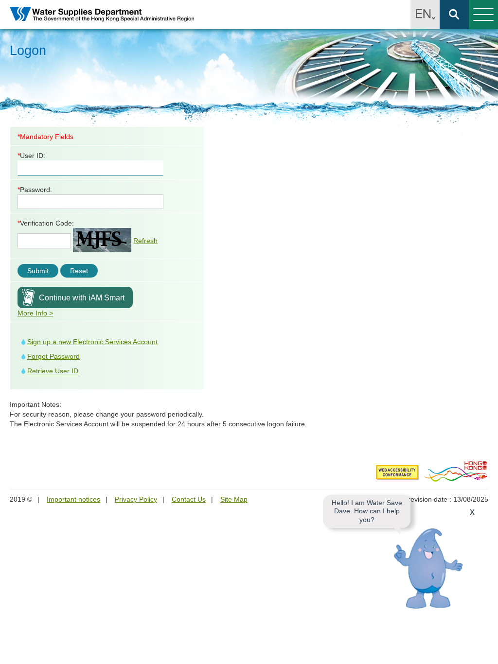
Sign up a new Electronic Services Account (92, 342)
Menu (483, 14)
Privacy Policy (136, 499)
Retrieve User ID (52, 371)
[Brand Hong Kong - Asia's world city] (456, 471)
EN (425, 14)
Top (485, 651)
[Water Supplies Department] (102, 15)
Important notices (73, 499)
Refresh (145, 241)
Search (454, 14)
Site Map (234, 499)
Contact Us (189, 499)
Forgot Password (53, 356)
